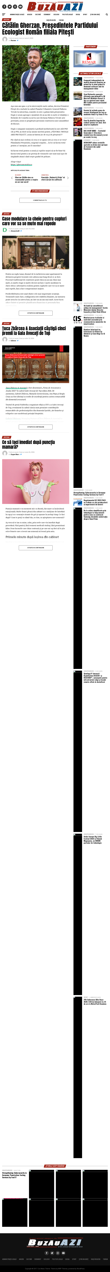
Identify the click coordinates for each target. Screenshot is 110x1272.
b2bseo (13, 341)
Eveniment (47, 14)
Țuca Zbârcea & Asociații (16, 388)
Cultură (38, 14)
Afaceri (29, 14)
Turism (61, 20)
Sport (85, 14)
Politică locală (67, 14)
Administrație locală (17, 14)
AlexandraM (15, 231)
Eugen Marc (15, 454)
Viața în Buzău (51, 20)
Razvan (13, 40)
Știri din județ (95, 14)
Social (78, 14)
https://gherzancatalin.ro (21, 164)
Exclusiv (56, 14)
